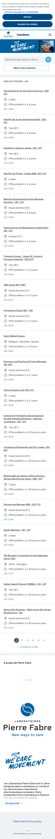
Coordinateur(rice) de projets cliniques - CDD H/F (26, 92)
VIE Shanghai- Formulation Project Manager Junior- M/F (26, 557)
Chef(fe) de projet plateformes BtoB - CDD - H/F (25, 121)
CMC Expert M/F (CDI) (15, 285)
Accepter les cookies (28, 24)
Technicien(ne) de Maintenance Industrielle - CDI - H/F (26, 229)
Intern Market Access (14, 336)
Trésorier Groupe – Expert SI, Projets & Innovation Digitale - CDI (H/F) (23, 258)
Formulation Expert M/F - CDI (18, 310)
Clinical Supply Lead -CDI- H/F (19, 390)
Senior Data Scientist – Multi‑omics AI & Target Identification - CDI (27, 611)
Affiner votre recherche (24, 68)
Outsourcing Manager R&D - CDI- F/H (22, 504)
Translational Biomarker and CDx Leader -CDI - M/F (27, 448)
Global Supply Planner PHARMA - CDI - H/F (25, 584)
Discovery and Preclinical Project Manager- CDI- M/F (25, 363)
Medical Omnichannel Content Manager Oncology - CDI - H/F (24, 200)
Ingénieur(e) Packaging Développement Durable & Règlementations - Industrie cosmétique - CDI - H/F (24, 418)
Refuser (27, 17)
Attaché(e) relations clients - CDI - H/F (23, 148)
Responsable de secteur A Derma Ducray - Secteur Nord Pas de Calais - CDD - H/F (25, 477)
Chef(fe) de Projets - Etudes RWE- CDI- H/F (25, 173)
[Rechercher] (48, 60)
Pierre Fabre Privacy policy (27, 821)
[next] (44, 640)
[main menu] (50, 34)
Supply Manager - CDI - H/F (17, 530)
